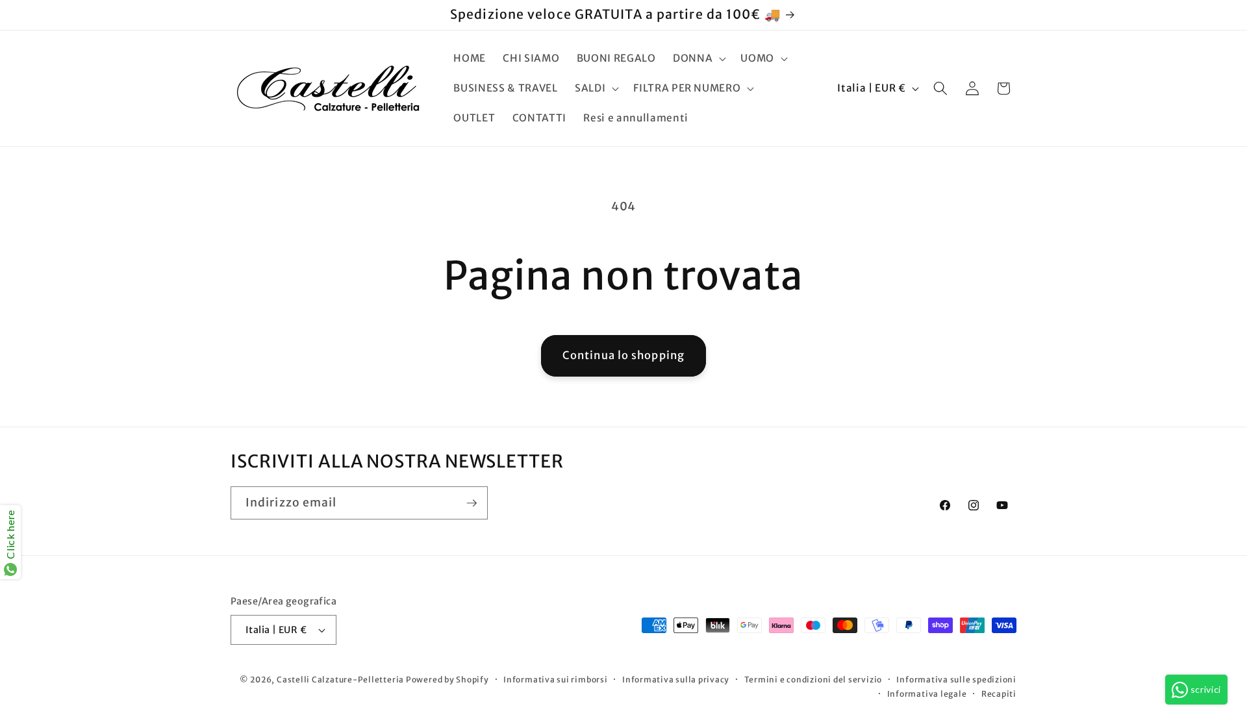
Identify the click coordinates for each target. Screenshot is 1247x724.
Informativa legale (927, 694)
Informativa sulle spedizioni (956, 679)
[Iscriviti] (471, 503)
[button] (698, 58)
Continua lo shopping (623, 355)
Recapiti (998, 694)
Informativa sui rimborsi (555, 679)
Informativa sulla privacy (675, 679)
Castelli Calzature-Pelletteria (340, 679)
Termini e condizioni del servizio (813, 679)
